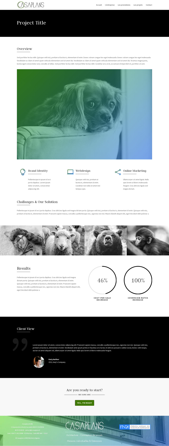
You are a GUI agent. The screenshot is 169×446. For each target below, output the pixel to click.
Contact (149, 5)
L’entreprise (110, 5)
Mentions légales (34, 438)
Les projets (138, 5)
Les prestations (124, 5)
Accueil (99, 5)
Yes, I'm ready (84, 403)
